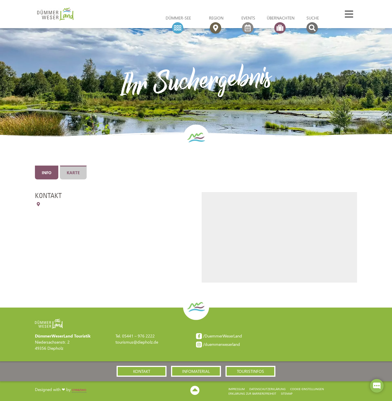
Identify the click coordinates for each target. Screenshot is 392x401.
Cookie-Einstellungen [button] (307, 389)
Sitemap (286, 393)
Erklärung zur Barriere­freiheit (252, 393)
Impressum (236, 389)
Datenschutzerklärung (267, 389)
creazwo (79, 389)
